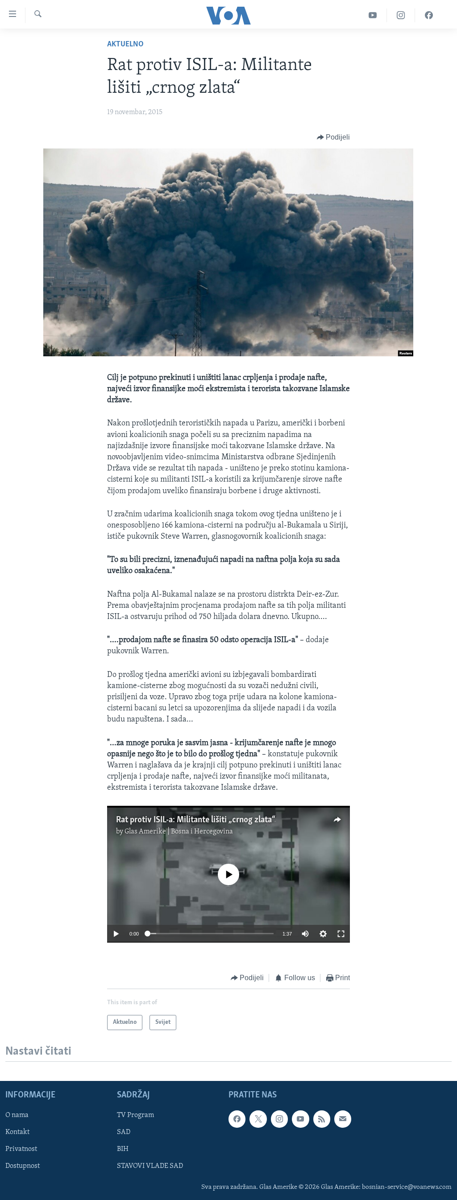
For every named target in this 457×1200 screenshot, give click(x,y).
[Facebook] (429, 15)
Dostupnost (22, 1166)
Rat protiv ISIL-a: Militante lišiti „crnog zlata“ (195, 820)
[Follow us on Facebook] (236, 1119)
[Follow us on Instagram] (279, 1119)
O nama (17, 1115)
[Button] (333, 137)
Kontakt (17, 1132)
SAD (123, 1132)
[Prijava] (342, 1119)
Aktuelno (125, 45)
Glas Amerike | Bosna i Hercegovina (179, 831)
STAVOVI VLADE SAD (150, 1166)
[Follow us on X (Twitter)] (257, 1119)
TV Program (135, 1115)
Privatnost (21, 1149)
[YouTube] (373, 15)
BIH (123, 1149)
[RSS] (321, 1119)
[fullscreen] (341, 934)
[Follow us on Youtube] (300, 1119)
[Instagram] (401, 15)
